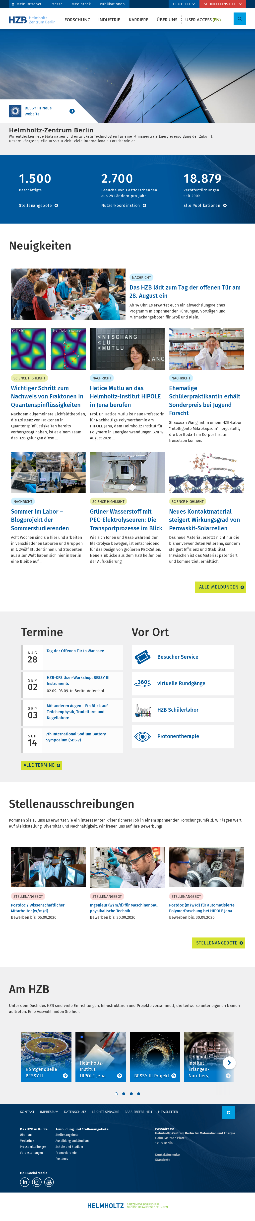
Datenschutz (75, 1111)
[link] (228, 1112)
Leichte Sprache (105, 1111)
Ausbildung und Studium (72, 1141)
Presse (57, 3)
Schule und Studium (69, 1147)
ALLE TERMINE (39, 765)
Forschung (77, 19)
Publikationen (112, 3)
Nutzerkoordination (120, 205)
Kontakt (27, 1111)
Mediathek (81, 3)
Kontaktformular (167, 1155)
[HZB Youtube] (49, 1182)
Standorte (162, 1160)
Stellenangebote (35, 205)
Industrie (109, 19)
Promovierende (66, 1153)
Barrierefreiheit (138, 1111)
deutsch (181, 3)
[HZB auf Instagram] (37, 1182)
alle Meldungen (219, 587)
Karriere (138, 19)
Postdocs (62, 1159)
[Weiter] (226, 1063)
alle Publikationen (202, 205)
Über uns (167, 19)
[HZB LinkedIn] (25, 1182)
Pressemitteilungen (33, 1147)
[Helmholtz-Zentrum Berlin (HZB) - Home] (32, 19)
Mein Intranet (29, 3)
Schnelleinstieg (220, 3)
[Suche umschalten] (240, 18)
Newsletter (168, 1111)
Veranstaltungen (31, 1153)
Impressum (49, 1111)
